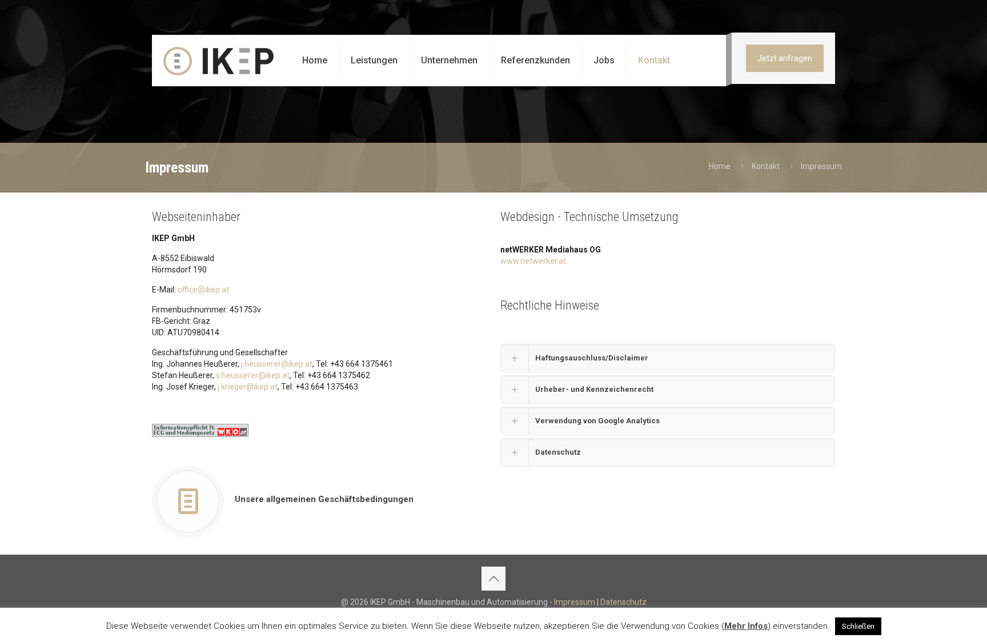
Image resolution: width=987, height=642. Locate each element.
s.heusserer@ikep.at (253, 375)
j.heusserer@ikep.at (276, 363)
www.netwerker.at (533, 261)
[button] (667, 358)
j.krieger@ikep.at (248, 386)
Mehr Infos (746, 626)
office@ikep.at (203, 289)
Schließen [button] (858, 626)
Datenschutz (623, 602)
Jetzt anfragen (784, 58)
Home (720, 166)
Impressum (574, 602)
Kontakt (766, 166)
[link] (200, 430)
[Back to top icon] (493, 579)
